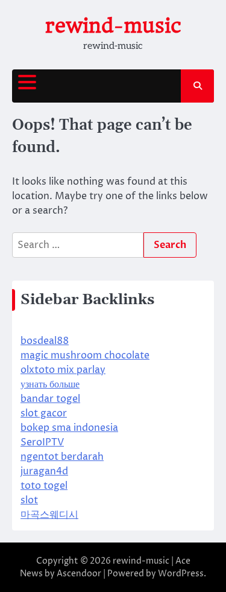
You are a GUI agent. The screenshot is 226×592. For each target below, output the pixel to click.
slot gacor (43, 413)
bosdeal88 (44, 341)
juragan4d (44, 471)
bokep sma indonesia (69, 427)
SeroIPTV (42, 442)
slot (29, 500)
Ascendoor (79, 573)
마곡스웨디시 (49, 514)
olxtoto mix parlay (62, 370)
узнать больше (50, 384)
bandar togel (50, 399)
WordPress (181, 573)
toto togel (43, 485)
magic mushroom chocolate (84, 355)
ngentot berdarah (62, 456)
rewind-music (113, 25)
